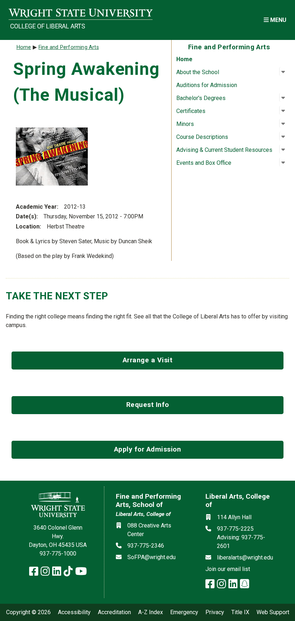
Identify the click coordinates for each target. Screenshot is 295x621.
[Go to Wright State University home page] (81, 13)
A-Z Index (150, 612)
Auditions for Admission (206, 85)
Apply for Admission (147, 449)
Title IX (240, 612)
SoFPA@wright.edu (151, 557)
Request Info (147, 404)
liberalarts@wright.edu (245, 557)
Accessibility (74, 612)
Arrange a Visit (148, 360)
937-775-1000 (58, 553)
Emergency (184, 612)
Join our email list (227, 569)
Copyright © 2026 (28, 612)
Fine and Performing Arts (68, 47)
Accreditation (114, 612)
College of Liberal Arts (47, 26)
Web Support (273, 612)
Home (184, 59)
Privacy (214, 612)
